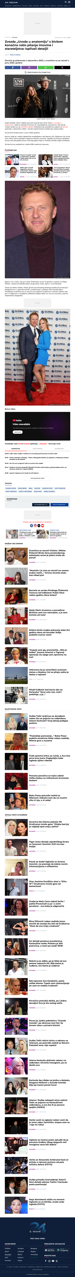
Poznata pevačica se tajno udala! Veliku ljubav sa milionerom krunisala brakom (49, 778)
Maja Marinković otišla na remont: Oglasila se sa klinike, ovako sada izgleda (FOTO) (47, 1202)
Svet (41, 6)
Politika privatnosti (50, 1267)
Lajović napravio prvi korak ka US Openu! (24, 473)
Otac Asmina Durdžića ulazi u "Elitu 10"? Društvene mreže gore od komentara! (48, 884)
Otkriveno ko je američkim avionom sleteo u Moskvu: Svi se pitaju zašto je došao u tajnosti (49, 672)
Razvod (37, 488)
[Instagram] (35, 525)
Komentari (59, 449)
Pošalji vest (39, 1267)
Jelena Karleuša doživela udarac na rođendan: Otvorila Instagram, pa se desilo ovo (48, 1062)
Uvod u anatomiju (25, 491)
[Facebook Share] (13, 67)
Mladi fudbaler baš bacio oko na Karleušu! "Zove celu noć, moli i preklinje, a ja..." (46, 692)
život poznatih (11, 491)
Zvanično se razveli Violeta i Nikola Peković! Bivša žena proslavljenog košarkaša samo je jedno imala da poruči (47, 554)
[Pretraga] (65, 2)
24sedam (43, 444)
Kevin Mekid (22, 488)
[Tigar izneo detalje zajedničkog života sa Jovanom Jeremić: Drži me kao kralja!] (16, 847)
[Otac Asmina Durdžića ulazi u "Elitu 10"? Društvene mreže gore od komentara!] (16, 887)
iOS (19, 444)
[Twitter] (39, 525)
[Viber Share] (29, 67)
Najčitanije (37, 449)
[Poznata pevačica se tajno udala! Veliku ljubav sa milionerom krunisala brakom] (16, 781)
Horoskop (34, 1254)
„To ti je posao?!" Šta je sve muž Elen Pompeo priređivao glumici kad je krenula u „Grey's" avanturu (62, 170)
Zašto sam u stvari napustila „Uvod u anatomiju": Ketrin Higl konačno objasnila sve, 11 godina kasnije (28, 170)
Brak (30, 488)
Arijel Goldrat (49, 491)
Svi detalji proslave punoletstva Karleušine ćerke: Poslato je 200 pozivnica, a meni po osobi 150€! (46, 943)
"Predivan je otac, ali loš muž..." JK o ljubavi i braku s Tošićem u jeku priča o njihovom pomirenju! (27, 534)
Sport (30, 6)
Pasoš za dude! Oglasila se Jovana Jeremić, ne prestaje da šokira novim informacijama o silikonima (48, 864)
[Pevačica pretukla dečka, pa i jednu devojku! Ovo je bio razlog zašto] (16, 1006)
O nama (9, 1267)
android (26, 444)
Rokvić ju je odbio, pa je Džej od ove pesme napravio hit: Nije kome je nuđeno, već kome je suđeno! (47, 963)
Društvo (53, 6)
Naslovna (8, 37)
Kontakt (15, 1267)
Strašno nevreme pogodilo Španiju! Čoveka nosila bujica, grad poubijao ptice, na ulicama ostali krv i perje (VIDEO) (38, 468)
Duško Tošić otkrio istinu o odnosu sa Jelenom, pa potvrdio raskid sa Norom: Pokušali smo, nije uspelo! (49, 1043)
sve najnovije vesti (37, 478)
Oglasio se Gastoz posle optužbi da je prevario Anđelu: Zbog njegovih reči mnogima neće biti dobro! (48, 1142)
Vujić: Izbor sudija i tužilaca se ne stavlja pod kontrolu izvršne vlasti (33, 454)
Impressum (23, 1267)
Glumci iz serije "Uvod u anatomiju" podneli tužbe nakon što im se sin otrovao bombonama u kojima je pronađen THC (28, 157)
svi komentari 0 (40, 505)
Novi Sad (34, 1257)
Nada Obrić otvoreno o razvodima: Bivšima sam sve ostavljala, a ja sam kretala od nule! (48, 612)
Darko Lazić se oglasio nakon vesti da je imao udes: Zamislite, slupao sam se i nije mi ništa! (49, 1122)
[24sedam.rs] (11, 2)
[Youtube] (42, 525)
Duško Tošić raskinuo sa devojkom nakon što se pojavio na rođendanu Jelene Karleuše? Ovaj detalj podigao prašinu (48, 719)
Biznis (66, 6)
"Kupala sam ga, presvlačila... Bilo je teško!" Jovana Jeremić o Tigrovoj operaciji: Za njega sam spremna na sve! (48, 653)
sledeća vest (54, 530)
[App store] (49, 1250)
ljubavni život (47, 488)
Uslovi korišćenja (62, 1267)
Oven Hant (38, 491)
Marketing (31, 1267)
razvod (65, 127)
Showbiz (36, 6)
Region (33, 1251)
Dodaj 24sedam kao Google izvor (39, 72)
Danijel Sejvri (11, 488)
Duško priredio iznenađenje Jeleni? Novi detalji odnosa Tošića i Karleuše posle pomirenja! (48, 1182)
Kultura (20, 1257)
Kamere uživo (16, 6)
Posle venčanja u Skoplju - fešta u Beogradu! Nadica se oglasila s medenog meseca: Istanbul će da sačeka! (39, 458)
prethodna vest (25, 530)
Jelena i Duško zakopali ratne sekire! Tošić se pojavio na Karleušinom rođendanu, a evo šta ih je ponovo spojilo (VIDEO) (48, 1104)
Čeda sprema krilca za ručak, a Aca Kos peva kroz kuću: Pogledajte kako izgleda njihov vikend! (49, 758)
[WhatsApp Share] (46, 67)
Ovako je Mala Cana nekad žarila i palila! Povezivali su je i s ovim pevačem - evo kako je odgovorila (46, 903)
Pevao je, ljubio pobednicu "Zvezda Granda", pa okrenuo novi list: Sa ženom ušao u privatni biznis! (47, 1023)
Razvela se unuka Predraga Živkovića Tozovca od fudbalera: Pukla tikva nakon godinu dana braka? (48, 592)
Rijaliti (31, 891)
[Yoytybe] (53, 1261)
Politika (24, 6)
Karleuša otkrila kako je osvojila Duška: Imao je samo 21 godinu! (58, 534)
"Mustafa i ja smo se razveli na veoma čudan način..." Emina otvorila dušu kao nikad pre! (49, 573)
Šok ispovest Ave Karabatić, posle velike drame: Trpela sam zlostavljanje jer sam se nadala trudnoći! (49, 983)
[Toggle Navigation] (69, 2)
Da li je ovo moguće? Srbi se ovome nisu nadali (26, 463)
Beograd (34, 1248)
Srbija (20, 1260)
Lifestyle (60, 6)
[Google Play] (63, 1250)
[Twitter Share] (62, 67)
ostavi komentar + (59, 505)
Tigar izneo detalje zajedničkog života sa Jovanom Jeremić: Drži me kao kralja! (49, 844)
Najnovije (8, 6)
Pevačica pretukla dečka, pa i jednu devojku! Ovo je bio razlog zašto (48, 1002)
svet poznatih (60, 488)
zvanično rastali (27, 127)
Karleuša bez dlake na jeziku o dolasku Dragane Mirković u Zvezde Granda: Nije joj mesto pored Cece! (49, 1082)
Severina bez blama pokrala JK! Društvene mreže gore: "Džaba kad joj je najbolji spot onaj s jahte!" (49, 824)
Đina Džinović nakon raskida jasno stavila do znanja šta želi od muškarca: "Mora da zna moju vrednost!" (49, 923)
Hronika (46, 6)
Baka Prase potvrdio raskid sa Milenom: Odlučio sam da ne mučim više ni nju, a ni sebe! (48, 798)
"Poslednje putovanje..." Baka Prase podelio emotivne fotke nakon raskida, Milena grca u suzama (49, 738)
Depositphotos (37, 1270)
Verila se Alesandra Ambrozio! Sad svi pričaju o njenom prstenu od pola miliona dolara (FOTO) (48, 1162)
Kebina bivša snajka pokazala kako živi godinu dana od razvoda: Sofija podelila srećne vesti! (49, 632)
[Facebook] (31, 525)
